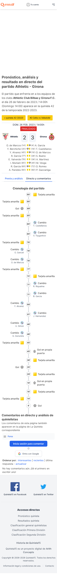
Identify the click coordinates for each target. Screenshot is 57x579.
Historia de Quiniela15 (28, 542)
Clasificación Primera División (28, 530)
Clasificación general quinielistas (29, 525)
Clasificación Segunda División (29, 534)
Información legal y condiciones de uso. (22, 566)
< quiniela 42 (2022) (13, 117)
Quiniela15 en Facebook (15, 494)
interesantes (24, 460)
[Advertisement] (28, 40)
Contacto (49, 566)
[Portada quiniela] (7, 5)
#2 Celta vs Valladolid (40, 117)
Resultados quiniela (28, 520)
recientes (38, 460)
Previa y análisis (14, 178)
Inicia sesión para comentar (28, 443)
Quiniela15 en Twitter (43, 494)
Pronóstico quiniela (28, 516)
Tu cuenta (35, 4)
